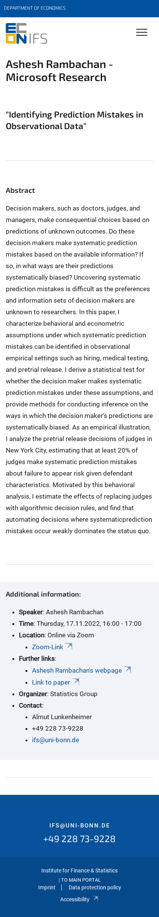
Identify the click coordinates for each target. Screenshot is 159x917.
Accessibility (75, 899)
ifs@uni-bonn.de (55, 740)
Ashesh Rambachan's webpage (77, 670)
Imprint (47, 887)
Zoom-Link (47, 647)
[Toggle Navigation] (141, 33)
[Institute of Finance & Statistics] (26, 33)
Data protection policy (95, 887)
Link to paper (51, 682)
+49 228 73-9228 (79, 838)
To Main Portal (81, 880)
